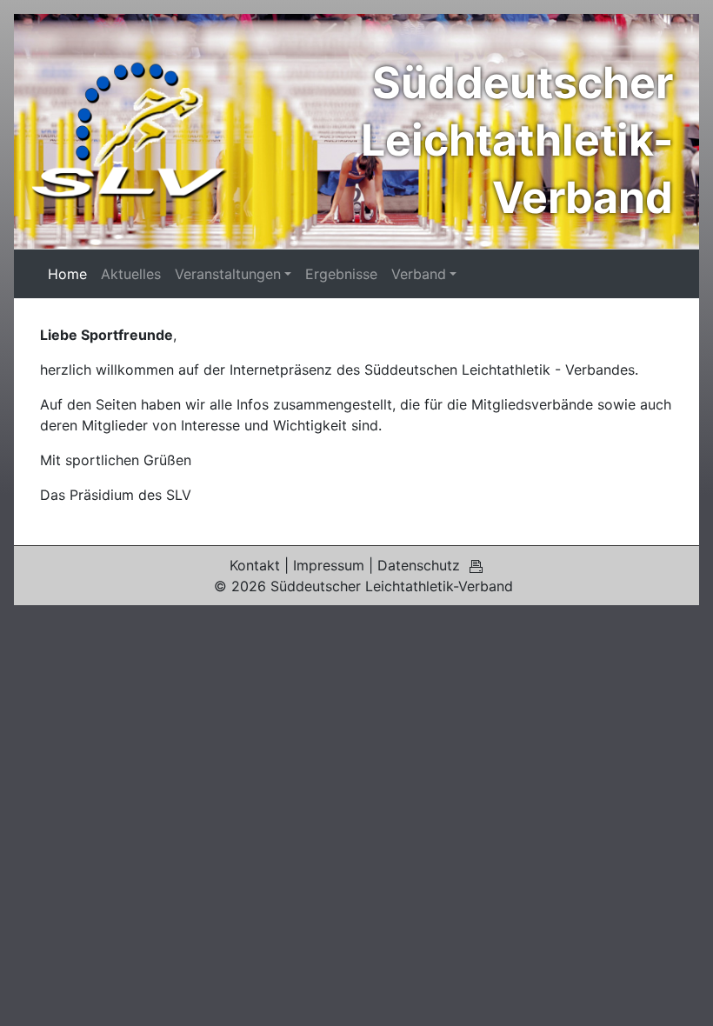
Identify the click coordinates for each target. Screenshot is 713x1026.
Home (67, 274)
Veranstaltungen (228, 274)
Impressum (328, 565)
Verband (418, 274)
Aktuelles (131, 274)
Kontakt (255, 565)
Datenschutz (418, 565)
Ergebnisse (341, 274)
